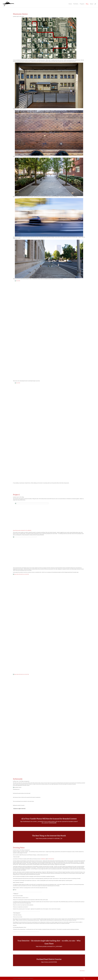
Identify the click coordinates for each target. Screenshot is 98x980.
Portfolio (75, 4)
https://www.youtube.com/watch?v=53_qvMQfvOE (22, 530)
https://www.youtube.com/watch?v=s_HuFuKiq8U (49, 946)
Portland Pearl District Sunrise (49, 959)
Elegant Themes (21, 978)
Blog (87, 4)
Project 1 (16, 495)
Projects (82, 4)
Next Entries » (82, 970)
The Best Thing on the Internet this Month (49, 836)
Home (70, 4)
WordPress (31, 978)
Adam (15, 16)
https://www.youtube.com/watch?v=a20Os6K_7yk (49, 838)
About (91, 4)
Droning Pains (19, 848)
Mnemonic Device (20, 14)
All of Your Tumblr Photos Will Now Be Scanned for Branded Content (49, 819)
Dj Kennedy (17, 779)
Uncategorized (26, 781)
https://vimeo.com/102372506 (49, 962)
